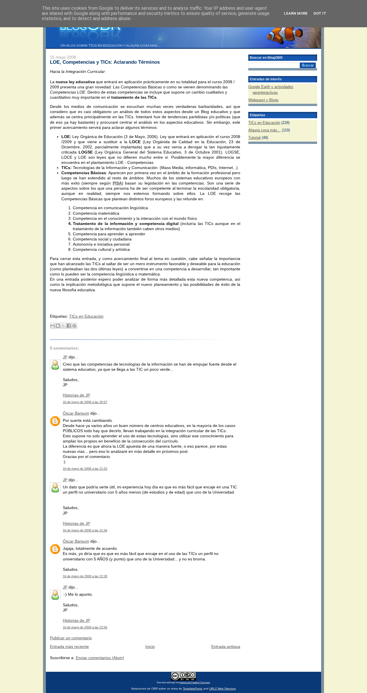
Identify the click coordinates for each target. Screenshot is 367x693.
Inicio (150, 646)
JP (65, 357)
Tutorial (254, 137)
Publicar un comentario (71, 638)
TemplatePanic (192, 688)
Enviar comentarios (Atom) (100, 657)
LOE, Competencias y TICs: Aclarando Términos (105, 62)
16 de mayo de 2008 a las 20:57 (85, 402)
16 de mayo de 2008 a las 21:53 (85, 468)
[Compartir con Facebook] (69, 326)
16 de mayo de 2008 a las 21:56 (85, 530)
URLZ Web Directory (222, 688)
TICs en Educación (86, 316)
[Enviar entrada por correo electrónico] (50, 307)
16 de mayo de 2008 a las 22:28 (85, 576)
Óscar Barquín (76, 413)
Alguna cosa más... (264, 130)
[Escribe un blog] (58, 326)
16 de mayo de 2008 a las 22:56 (85, 627)
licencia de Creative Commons (195, 682)
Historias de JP (76, 395)
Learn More (296, 13)
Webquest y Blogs (263, 100)
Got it (319, 13)
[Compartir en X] (63, 326)
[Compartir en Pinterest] (74, 326)
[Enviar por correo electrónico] (52, 326)
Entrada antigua (225, 646)
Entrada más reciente (69, 646)
